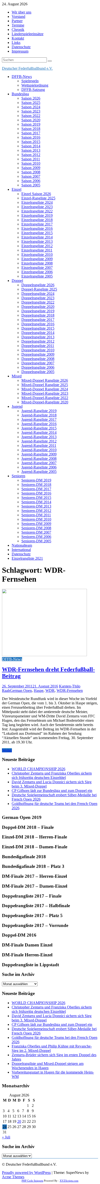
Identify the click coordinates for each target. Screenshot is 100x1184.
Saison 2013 (30, 150)
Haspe (38, 690)
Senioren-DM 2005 (36, 541)
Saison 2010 (30, 163)
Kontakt (18, 38)
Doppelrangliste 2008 (37, 359)
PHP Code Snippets (32, 1180)
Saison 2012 (30, 155)
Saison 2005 (30, 185)
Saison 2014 (30, 146)
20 (19, 1121)
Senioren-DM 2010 (36, 519)
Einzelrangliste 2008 (37, 263)
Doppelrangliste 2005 (37, 372)
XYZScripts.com (69, 1180)
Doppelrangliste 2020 (37, 307)
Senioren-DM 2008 (36, 528)
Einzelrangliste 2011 (36, 250)
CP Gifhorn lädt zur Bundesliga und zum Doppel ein (52, 791)
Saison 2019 (30, 124)
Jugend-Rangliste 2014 (39, 432)
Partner (17, 21)
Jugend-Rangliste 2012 (39, 441)
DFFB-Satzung (33, 90)
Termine (18, 25)
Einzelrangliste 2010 (37, 254)
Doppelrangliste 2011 (37, 346)
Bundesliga (20, 94)
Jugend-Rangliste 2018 (39, 415)
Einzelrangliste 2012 (37, 246)
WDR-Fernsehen (70, 690)
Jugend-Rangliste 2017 (39, 419)
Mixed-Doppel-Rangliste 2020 (44, 402)
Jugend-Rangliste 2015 (39, 428)
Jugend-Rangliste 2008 (39, 458)
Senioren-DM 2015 (36, 498)
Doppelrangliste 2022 (37, 302)
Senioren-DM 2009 (36, 524)
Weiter (7, 750)
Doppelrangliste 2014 (37, 333)
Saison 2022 (30, 116)
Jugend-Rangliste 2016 (39, 424)
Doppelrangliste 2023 (37, 298)
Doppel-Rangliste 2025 (39, 289)
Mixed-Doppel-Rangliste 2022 (44, 398)
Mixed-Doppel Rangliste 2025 (44, 385)
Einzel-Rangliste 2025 (38, 198)
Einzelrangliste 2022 (37, 211)
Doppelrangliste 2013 (37, 337)
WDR (50, 690)
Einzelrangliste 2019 (37, 215)
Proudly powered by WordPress (26, 1172)
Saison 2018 (30, 129)
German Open (21, 690)
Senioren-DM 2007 (36, 532)
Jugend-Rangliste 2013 (39, 437)
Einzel (16, 189)
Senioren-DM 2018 (36, 485)
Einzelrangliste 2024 (37, 202)
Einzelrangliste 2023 (37, 207)
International (21, 550)
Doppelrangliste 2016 (37, 324)
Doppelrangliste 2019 (37, 311)
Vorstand (18, 16)
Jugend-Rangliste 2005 (39, 472)
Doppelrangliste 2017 (37, 320)
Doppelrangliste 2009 (37, 354)
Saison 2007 (30, 176)
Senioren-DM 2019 (36, 480)
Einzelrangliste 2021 (27, 558)
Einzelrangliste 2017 (37, 224)
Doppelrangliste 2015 (37, 328)
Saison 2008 (30, 172)
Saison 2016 (30, 137)
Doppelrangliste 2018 (37, 315)
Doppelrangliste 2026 (37, 285)
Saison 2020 (30, 120)
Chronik (18, 29)
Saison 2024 (30, 107)
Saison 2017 (30, 133)
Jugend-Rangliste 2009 (39, 454)
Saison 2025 (30, 103)
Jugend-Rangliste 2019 (39, 411)
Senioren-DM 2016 (36, 493)
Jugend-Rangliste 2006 (39, 467)
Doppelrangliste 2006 (37, 367)
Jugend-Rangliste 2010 (39, 450)
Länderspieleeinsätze (27, 34)
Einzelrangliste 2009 (37, 259)
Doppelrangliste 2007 (37, 363)
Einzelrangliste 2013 (37, 241)
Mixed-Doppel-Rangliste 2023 (44, 393)
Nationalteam (22, 545)
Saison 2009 (30, 168)
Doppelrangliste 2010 (37, 350)
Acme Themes (13, 1177)
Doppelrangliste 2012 (37, 341)
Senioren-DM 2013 (36, 506)
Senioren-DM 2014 (36, 502)
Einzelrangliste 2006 (37, 272)
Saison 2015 (30, 142)
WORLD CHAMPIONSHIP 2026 (38, 769)
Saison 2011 (30, 159)
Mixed (17, 376)
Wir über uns (21, 12)
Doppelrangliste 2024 (37, 294)
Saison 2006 (30, 181)
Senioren (18, 476)
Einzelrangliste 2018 (37, 220)
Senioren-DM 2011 (36, 515)
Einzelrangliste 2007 (37, 267)
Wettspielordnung (34, 85)
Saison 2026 (30, 98)
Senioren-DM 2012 (36, 511)
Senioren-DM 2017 (36, 489)
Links (16, 43)
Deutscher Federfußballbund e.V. (27, 68)
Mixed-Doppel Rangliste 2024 (44, 389)
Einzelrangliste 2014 (37, 237)
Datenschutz (21, 47)
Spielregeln (30, 81)
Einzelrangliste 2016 (37, 228)
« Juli (6, 1137)
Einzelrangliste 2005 (37, 276)
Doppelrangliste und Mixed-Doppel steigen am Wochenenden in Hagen (47, 1066)
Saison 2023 (30, 111)
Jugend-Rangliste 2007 (39, 463)
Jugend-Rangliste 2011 (38, 445)
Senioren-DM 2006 (36, 537)
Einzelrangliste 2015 (37, 233)
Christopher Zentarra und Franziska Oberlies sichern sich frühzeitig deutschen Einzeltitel (52, 775)
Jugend (17, 406)
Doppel (17, 281)
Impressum (20, 51)
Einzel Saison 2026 (36, 194)
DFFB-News (22, 77)
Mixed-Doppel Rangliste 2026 (44, 380)
